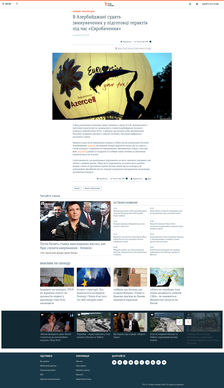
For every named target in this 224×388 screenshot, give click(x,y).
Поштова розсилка (48, 370)
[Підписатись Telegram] (147, 362)
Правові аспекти (83, 370)
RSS (41, 375)
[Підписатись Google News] (119, 362)
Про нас (79, 361)
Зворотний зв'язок (83, 379)
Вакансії (79, 375)
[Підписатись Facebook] (114, 362)
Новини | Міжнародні (83, 12)
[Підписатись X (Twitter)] (125, 362)
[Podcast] (158, 362)
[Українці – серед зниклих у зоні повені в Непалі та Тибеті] (94, 322)
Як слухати (44, 361)
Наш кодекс (81, 366)
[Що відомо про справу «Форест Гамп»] (130, 322)
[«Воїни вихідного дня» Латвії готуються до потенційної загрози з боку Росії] (57, 322)
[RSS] (153, 362)
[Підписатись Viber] (142, 362)
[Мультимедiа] (197, 4)
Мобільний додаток (48, 366)
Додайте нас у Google (210, 4)
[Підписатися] (164, 362)
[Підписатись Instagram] (136, 362)
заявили (91, 146)
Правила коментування (50, 379)
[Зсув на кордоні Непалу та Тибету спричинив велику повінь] (167, 322)
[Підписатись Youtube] (131, 362)
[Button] (125, 41)
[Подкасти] (190, 4)
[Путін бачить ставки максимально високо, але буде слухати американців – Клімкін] (75, 221)
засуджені (82, 152)
